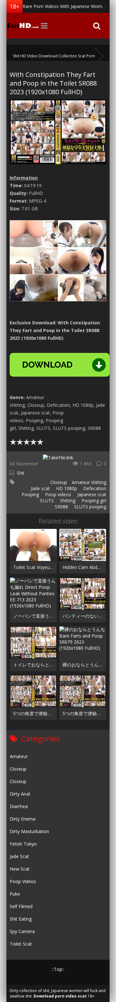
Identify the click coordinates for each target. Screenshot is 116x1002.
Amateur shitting (89, 482)
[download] (60, 365)
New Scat (20, 869)
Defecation (94, 488)
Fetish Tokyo (23, 844)
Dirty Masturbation (29, 831)
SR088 (60, 507)
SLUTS (46, 500)
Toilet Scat (21, 944)
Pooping (29, 494)
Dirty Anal (20, 794)
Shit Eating (21, 919)
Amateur (19, 756)
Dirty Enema (22, 819)
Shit (20, 473)
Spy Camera (22, 931)
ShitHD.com (22, 25)
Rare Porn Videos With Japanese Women (65, 6)
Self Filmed (21, 906)
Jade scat (40, 488)
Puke (15, 894)
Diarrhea (19, 806)
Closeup (58, 482)
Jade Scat (19, 856)
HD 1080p (66, 488)
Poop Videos (23, 881)
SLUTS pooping (89, 507)
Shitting (67, 500)
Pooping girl (93, 500)
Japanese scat (91, 494)
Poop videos (57, 494)
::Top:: (58, 969)
